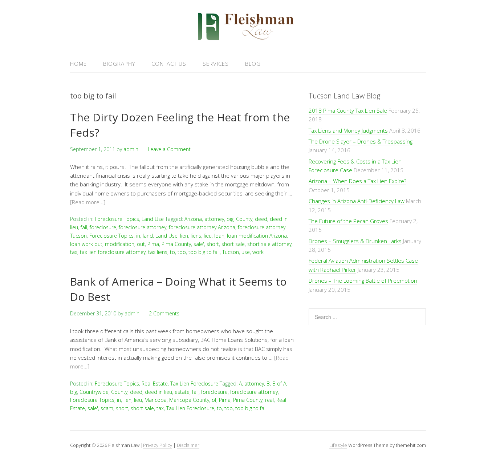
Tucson (230, 252)
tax (73, 252)
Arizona (193, 218)
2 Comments (164, 313)
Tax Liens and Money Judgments (348, 130)
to (172, 252)
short (213, 244)
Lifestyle (338, 445)
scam (107, 408)
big (230, 218)
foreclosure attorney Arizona (202, 227)
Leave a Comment (169, 149)
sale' (199, 244)
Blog (253, 63)
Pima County (176, 244)
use (245, 252)
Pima (153, 244)
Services (216, 63)
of (214, 399)
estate (182, 391)
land (148, 235)
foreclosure (103, 227)
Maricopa (156, 399)
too (182, 252)
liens (196, 235)
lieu (208, 235)
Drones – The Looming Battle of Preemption (363, 280)
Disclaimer (188, 445)
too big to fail (204, 252)
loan (219, 235)
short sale (233, 244)
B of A (279, 383)
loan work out (86, 244)
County (244, 218)
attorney (214, 218)
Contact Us (168, 63)
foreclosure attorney (142, 227)
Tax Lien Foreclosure (194, 383)
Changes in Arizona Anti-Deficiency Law (356, 201)
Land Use (153, 218)
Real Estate (155, 383)
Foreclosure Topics (117, 218)
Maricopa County (189, 399)
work (258, 252)
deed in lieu (158, 391)
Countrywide (94, 391)
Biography (119, 63)
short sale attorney (269, 244)
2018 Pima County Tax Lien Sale (348, 110)
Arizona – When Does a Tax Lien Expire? (357, 181)
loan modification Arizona (257, 235)
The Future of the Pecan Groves (348, 221)
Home (78, 63)
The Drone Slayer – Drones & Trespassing (360, 141)
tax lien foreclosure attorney (113, 252)
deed (261, 218)
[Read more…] (87, 202)
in (138, 235)
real (269, 399)
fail (84, 227)
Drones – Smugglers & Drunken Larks (355, 241)
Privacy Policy (157, 445)
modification (119, 244)
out (141, 244)
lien (184, 235)
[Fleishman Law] (248, 38)
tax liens (157, 252)
